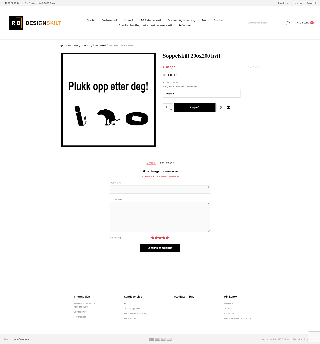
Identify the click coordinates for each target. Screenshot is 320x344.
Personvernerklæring (135, 313)
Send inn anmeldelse (160, 247)
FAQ (126, 303)
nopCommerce (22, 339)
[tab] (151, 163)
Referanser (185, 25)
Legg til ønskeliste (220, 107)
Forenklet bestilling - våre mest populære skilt (145, 25)
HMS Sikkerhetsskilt (150, 20)
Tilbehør (218, 20)
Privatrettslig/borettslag (182, 20)
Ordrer (227, 308)
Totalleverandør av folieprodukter (84, 305)
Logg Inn (297, 3)
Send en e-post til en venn (228, 107)
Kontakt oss (130, 318)
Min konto (229, 303)
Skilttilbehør (80, 311)
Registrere (283, 3)
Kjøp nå (194, 107)
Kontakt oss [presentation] (167, 162)
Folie (204, 20)
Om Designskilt (132, 308)
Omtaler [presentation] (151, 162)
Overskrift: (115, 182)
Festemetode (170, 82)
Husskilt (128, 20)
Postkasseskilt (110, 20)
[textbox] (266, 22)
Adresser (229, 313)
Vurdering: (115, 237)
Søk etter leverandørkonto (238, 318)
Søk (288, 22)
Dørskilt (91, 20)
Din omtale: (116, 199)
